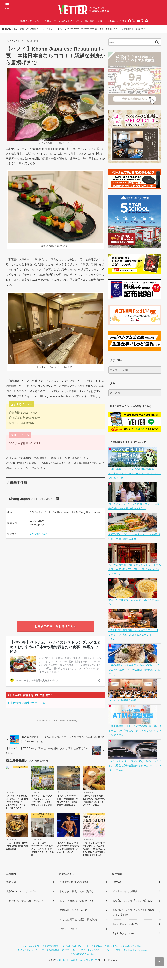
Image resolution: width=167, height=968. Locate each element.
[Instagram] (142, 20)
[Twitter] (134, 20)
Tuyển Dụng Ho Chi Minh (126, 924)
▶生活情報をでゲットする (26, 702)
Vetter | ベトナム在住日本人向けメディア (77, 960)
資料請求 (89, 21)
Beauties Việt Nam (132, 946)
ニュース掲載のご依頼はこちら (77, 901)
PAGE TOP (160, 936)
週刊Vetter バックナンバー (21, 891)
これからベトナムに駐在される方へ (63, 21)
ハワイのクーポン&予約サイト (89, 950)
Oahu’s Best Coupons (136, 950)
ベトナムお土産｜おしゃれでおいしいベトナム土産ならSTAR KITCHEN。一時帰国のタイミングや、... (134, 569)
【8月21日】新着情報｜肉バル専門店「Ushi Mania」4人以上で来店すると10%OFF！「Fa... (133, 635)
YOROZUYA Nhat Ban (83, 954)
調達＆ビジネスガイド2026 (112, 21)
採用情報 (117, 882)
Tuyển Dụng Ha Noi (123, 933)
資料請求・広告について (73, 910)
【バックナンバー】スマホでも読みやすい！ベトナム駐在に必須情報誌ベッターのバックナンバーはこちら (134, 765)
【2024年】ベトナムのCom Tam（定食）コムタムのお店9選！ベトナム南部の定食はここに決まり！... (134, 670)
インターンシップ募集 (125, 891)
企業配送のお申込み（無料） (76, 882)
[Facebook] (129, 20)
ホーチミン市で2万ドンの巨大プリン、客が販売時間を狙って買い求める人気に (134, 506)
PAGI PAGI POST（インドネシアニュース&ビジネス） (92, 946)
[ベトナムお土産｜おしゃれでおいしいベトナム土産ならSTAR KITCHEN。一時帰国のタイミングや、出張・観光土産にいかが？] (133, 560)
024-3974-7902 (38, 534)
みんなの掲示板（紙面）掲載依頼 (78, 919)
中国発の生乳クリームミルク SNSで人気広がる (133, 602)
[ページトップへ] (159, 961)
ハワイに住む (114, 950)
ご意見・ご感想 (68, 929)
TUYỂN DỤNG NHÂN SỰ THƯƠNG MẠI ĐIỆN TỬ (133, 912)
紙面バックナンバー (30, 21)
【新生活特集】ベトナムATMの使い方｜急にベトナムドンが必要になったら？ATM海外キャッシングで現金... (134, 730)
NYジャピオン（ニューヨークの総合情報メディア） (45, 950)
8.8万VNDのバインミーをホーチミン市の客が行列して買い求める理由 (134, 536)
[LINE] (146, 20)
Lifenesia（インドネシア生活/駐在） (43, 946)
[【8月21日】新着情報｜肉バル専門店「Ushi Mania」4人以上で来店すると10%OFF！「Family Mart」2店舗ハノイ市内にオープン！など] (133, 626)
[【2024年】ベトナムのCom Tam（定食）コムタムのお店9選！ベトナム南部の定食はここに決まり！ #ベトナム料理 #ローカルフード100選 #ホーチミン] (133, 661)
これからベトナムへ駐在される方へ (26, 901)
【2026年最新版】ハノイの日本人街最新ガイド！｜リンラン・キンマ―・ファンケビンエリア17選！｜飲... (134, 473)
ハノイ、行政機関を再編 (122, 700)
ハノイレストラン (15, 41)
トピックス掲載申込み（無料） (77, 891)
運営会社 (11, 882)
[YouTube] (138, 20)
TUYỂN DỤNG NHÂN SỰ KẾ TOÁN (133, 901)
